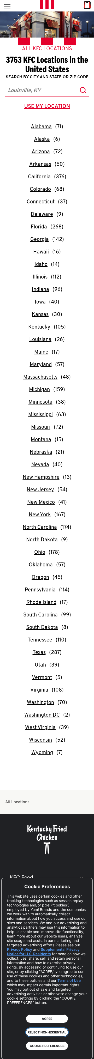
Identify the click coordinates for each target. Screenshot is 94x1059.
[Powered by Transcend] (9, 1051)
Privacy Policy (19, 949)
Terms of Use (69, 980)
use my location (48, 107)
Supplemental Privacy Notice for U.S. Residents (43, 951)
